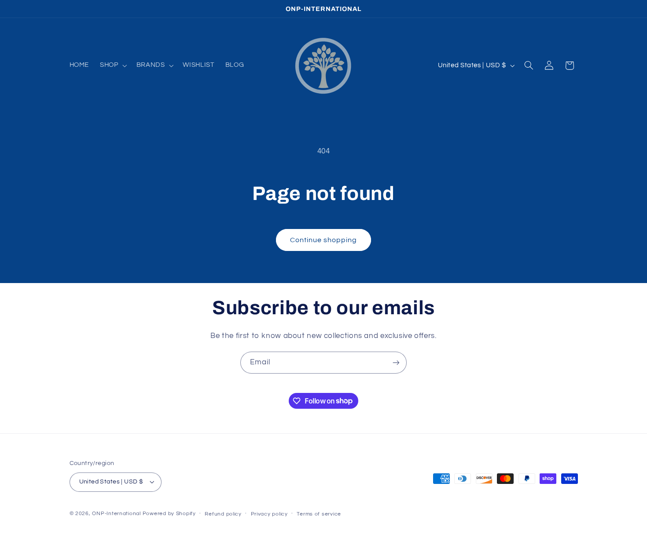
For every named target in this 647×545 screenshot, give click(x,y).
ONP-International (116, 513)
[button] (113, 65)
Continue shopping (323, 239)
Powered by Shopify (169, 513)
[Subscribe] (396, 362)
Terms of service (319, 514)
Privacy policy (269, 514)
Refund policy (223, 514)
